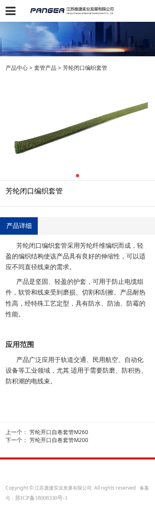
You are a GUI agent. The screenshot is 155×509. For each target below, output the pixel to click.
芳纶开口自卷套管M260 (58, 432)
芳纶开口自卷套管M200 (58, 440)
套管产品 (45, 67)
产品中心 (17, 67)
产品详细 (19, 225)
